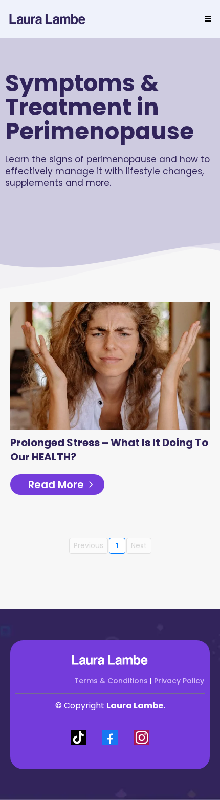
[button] (206, 19)
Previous (88, 545)
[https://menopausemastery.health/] (47, 19)
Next (139, 545)
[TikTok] (78, 737)
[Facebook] (110, 737)
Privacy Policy (179, 681)
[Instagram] (142, 737)
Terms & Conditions (111, 681)
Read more (56, 484)
